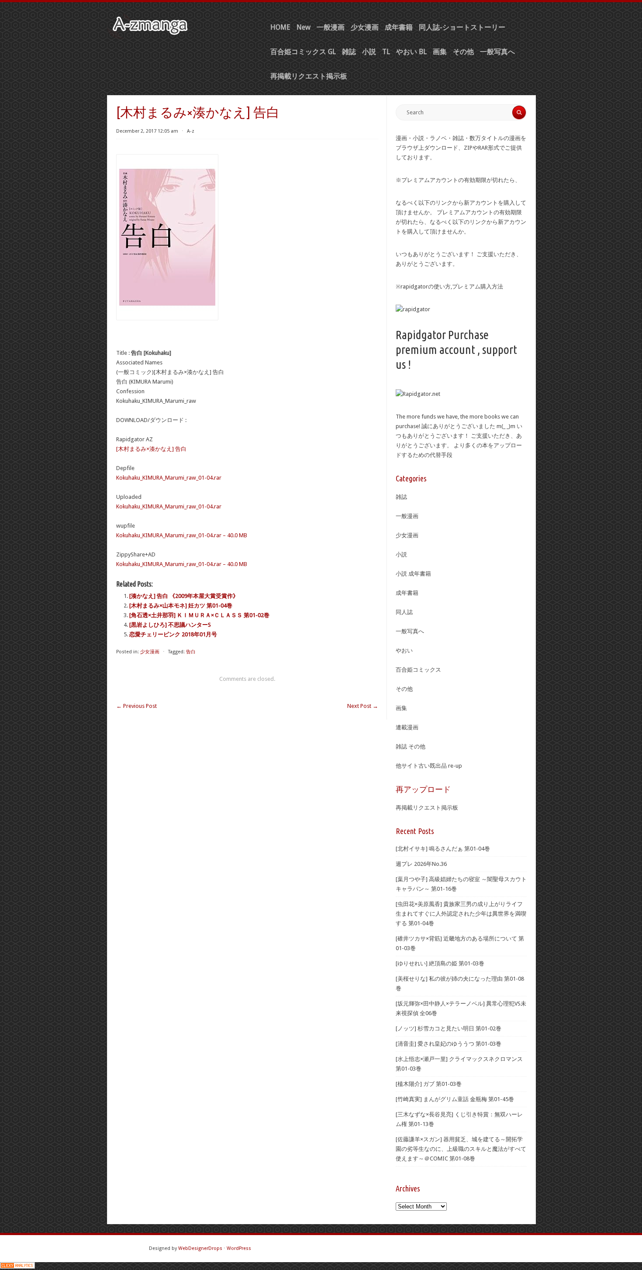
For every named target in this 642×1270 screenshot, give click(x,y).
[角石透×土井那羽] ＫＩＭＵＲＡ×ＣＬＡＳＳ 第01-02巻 (199, 615)
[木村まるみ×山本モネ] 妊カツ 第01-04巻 (180, 605)
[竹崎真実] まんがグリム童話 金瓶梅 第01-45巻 (455, 1099)
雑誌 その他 (410, 746)
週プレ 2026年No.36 (421, 864)
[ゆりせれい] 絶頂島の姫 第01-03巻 (440, 963)
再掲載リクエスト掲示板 (308, 76)
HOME (280, 27)
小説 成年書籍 (413, 573)
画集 (440, 52)
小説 (369, 52)
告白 (191, 652)
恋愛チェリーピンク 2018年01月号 (173, 634)
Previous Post (136, 706)
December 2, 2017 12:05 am (147, 131)
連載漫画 (407, 727)
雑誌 (349, 52)
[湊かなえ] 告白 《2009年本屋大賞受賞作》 (183, 596)
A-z (190, 131)
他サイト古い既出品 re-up (429, 765)
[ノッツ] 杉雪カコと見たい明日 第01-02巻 (448, 1028)
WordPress (239, 1248)
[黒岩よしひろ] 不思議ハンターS (170, 624)
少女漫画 (365, 27)
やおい (404, 650)
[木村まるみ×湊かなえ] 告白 (151, 449)
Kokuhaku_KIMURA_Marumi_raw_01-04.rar (168, 477)
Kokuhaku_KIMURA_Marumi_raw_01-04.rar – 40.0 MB (181, 535)
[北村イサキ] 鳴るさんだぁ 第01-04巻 (443, 848)
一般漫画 (331, 27)
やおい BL (411, 52)
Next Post (362, 706)
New (304, 27)
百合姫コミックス (418, 669)
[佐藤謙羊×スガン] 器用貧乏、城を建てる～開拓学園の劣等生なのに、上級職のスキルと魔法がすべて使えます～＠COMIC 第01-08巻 (461, 1149)
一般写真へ (497, 52)
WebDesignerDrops (200, 1248)
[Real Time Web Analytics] (17, 1266)
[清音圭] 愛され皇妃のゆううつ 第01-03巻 (448, 1043)
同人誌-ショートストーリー (462, 27)
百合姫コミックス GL (303, 52)
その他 (463, 52)
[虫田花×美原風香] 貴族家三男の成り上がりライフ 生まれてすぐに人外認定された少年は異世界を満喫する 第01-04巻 (461, 914)
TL (386, 52)
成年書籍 (399, 27)
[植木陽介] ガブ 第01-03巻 (429, 1084)
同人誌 (404, 612)
